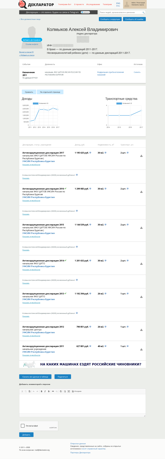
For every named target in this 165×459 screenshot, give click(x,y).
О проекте (79, 4)
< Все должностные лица (29, 19)
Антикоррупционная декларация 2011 (43, 346)
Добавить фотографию (32, 40)
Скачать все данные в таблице (35, 376)
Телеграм (107, 4)
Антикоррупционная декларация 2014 (43, 260)
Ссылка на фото (32, 44)
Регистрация (141, 3)
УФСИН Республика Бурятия (38, 161)
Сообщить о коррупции (110, 19)
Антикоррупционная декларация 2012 (43, 326)
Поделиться (63, 376)
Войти (133, 3)
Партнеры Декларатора (80, 452)
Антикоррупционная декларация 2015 (43, 224)
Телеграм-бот (64, 4)
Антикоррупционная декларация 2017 (43, 152)
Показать (25, 178)
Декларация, (27, 144)
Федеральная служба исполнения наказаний (110, 73)
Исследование (93, 4)
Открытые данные (78, 443)
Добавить (26, 434)
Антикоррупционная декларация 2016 (43, 188)
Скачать (137, 72)
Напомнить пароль (138, 5)
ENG (118, 3)
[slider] (23, 132)
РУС (118, 6)
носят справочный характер (93, 448)
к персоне (45, 384)
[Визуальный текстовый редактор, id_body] (82, 403)
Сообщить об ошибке (134, 19)
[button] (22, 391)
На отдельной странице (50, 92)
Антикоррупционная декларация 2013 (43, 293)
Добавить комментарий (34, 384)
